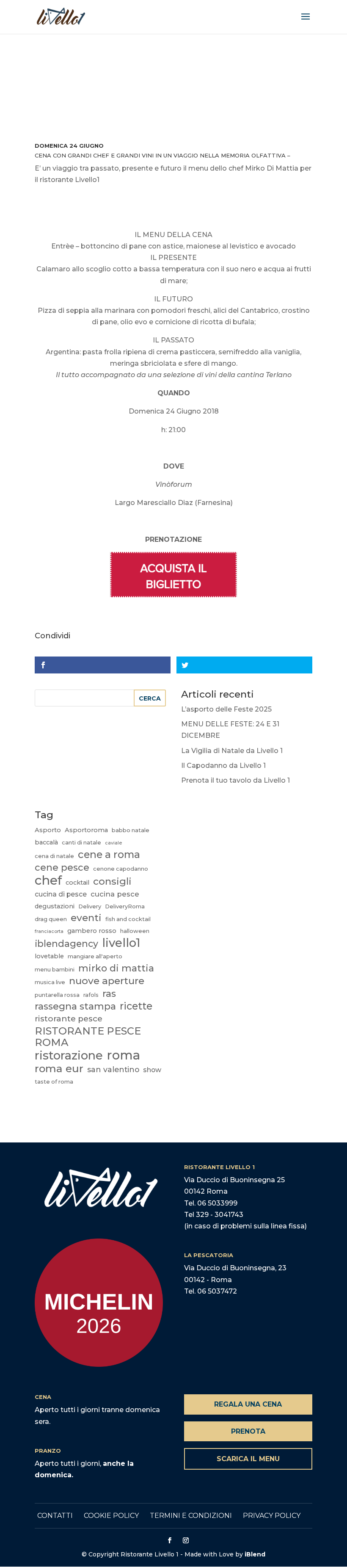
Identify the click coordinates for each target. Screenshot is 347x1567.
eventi (86, 918)
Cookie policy (111, 1516)
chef (48, 880)
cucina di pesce (61, 894)
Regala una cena (248, 1404)
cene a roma (109, 854)
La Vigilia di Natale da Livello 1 (232, 751)
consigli (112, 881)
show (152, 1070)
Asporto (48, 830)
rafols (91, 994)
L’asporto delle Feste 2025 (226, 709)
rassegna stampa (75, 1006)
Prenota (248, 1431)
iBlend (255, 1554)
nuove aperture (106, 981)
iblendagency (66, 943)
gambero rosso (91, 931)
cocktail (77, 882)
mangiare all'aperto (95, 956)
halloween (134, 930)
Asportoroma (86, 830)
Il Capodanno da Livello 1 (223, 765)
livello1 (121, 943)
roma (123, 1055)
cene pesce (62, 867)
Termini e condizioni (191, 1516)
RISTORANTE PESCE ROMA (88, 1036)
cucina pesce (115, 894)
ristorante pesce (68, 1019)
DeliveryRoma (125, 906)
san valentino (113, 1069)
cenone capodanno (120, 868)
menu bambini (54, 969)
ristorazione (69, 1055)
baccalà (46, 842)
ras (109, 993)
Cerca (150, 698)
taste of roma (54, 1081)
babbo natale (130, 830)
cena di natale (54, 855)
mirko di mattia (116, 968)
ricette (136, 1006)
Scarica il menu (248, 1459)
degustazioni (54, 906)
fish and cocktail (128, 919)
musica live (50, 982)
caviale (113, 843)
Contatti (55, 1516)
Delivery (89, 906)
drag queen (51, 919)
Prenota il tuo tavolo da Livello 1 (235, 780)
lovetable (49, 956)
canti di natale (81, 842)
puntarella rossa (57, 994)
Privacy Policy (271, 1516)
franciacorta (49, 931)
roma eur (59, 1068)
